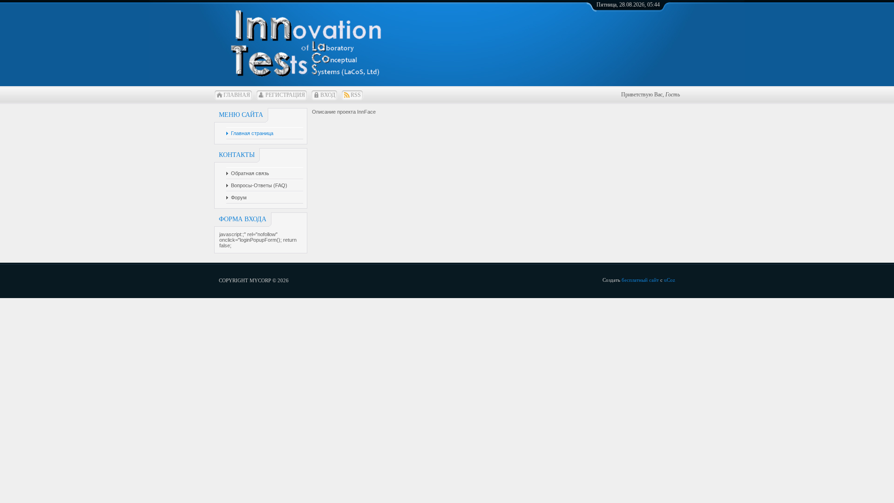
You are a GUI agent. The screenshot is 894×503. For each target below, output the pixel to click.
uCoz (669, 280)
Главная (237, 95)
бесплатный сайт (640, 280)
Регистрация (285, 95)
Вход (327, 95)
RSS (356, 95)
